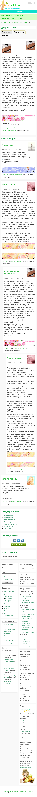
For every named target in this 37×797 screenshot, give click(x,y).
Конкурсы (7, 606)
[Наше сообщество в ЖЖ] (22, 541)
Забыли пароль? (9, 579)
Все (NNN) (8, 601)
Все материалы (9, 591)
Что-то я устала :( (10, 627)
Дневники (7, 594)
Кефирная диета (9, 526)
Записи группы (19, 32)
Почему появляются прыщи (26, 641)
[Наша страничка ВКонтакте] (14, 541)
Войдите (17, 128)
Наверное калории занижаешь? (8, 684)
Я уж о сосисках (15, 358)
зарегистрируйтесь (9, 130)
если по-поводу (9, 479)
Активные (8, 596)
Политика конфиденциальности (23, 791)
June (23, 720)
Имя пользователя (9, 568)
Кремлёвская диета (10, 524)
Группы (6, 608)
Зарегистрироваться (11, 577)
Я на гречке (7, 145)
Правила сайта (8, 791)
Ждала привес (9, 624)
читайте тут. (25, 767)
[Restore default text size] (31, 4)
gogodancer (26, 725)
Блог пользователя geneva (17, 22)
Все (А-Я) (8, 598)
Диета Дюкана (8, 515)
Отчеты (6, 604)
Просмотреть (7, 32)
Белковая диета (9, 517)
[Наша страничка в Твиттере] (18, 541)
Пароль (5, 572)
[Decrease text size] (29, 4)
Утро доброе (8, 640)
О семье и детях (27, 646)
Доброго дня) (8, 185)
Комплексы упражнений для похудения (27, 627)
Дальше (14, 643)
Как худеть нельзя (28, 632)
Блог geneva (8, 128)
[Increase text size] (34, 4)
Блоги (3, 22)
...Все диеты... (8, 528)
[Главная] (10, 9)
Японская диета (9, 522)
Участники (5, 35)
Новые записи (8, 611)
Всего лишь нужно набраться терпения (10, 631)
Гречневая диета (9, 519)
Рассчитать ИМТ (27, 619)
